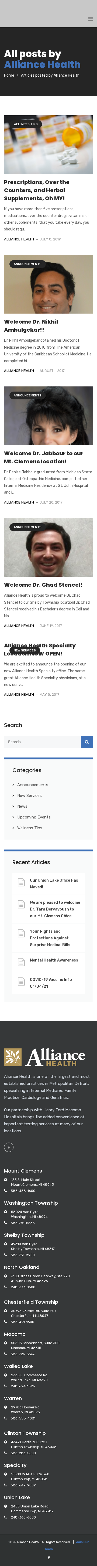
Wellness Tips (26, 124)
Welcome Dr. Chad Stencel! (43, 585)
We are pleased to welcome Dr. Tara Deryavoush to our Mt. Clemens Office (55, 909)
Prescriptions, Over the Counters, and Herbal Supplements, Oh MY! (37, 190)
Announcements (27, 264)
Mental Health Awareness (54, 960)
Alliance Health (42, 65)
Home (9, 75)
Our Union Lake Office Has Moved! (54, 883)
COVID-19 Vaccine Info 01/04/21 (51, 983)
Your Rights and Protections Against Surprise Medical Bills (50, 938)
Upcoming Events (34, 817)
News (22, 806)
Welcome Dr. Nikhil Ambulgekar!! (31, 326)
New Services (25, 650)
